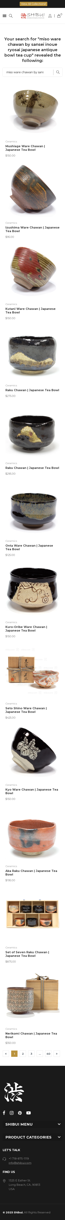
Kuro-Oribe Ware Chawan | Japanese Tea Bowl (26, 628)
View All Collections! (33, 4)
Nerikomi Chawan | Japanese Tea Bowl (31, 1035)
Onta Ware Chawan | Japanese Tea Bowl (29, 547)
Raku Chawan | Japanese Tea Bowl (32, 390)
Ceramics (11, 141)
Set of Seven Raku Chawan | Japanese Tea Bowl (27, 954)
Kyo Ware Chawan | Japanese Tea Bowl (31, 791)
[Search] (11, 16)
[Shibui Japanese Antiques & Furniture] (32, 15)
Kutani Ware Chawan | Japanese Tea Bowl (30, 310)
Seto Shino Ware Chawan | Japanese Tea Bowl (26, 710)
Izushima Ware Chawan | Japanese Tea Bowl (32, 229)
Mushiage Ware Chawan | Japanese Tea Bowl (25, 148)
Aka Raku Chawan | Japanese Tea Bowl (31, 872)
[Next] (57, 1054)
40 (48, 1053)
